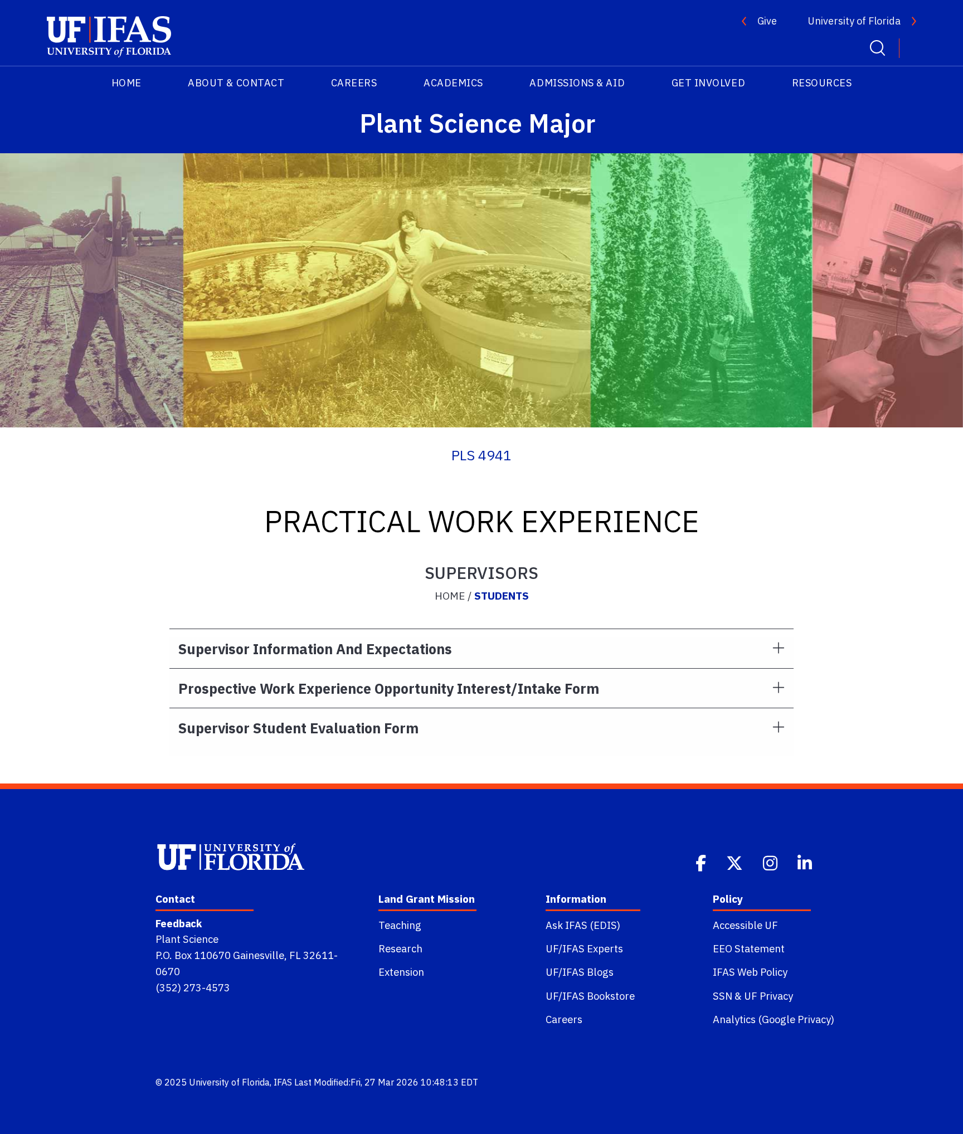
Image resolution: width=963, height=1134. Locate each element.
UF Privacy (768, 995)
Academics (453, 82)
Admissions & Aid (577, 82)
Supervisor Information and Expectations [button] (315, 649)
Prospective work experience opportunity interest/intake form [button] (388, 688)
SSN (722, 995)
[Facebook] (702, 862)
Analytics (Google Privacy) (773, 1019)
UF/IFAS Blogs (580, 972)
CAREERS (354, 82)
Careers (564, 1019)
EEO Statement (749, 948)
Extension (401, 972)
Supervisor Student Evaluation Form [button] (298, 728)
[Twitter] (735, 862)
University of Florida (854, 20)
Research (400, 948)
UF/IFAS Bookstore (590, 995)
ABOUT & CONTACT (236, 82)
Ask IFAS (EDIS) (583, 925)
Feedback (178, 923)
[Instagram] (771, 862)
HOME (126, 82)
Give (767, 20)
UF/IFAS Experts (584, 948)
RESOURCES (822, 82)
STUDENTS (501, 595)
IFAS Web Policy (750, 972)
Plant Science (186, 939)
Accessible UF (745, 925)
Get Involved (708, 82)
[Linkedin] (805, 862)
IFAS (283, 1082)
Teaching (399, 925)
